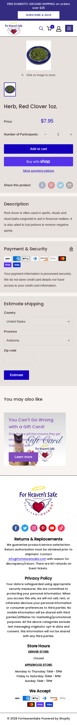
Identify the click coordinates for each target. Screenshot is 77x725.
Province (10, 331)
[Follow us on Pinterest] (43, 528)
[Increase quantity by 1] (71, 134)
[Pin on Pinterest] (51, 185)
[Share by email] (69, 185)
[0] (49, 28)
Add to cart (38, 149)
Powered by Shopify (55, 718)
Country (10, 312)
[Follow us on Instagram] (34, 528)
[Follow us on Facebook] (15, 528)
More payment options (38, 170)
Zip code (10, 350)
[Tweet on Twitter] (60, 185)
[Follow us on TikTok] (61, 528)
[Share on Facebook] (42, 185)
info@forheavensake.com (27, 559)
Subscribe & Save (38, 15)
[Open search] (41, 28)
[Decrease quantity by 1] (45, 134)
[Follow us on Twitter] (24, 528)
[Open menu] (69, 28)
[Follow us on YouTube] (52, 528)
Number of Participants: (21, 134)
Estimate (16, 375)
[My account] (58, 29)
